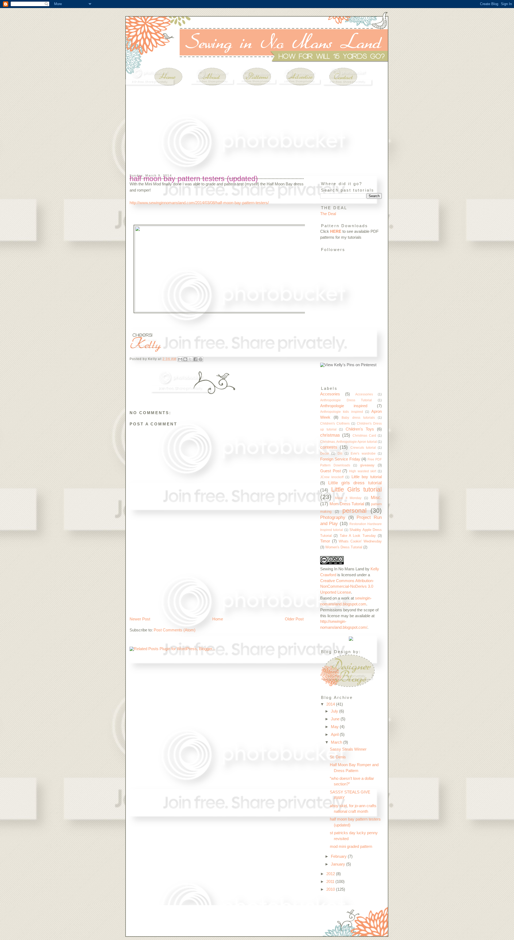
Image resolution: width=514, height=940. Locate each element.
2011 (330, 881)
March (337, 742)
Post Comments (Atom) (174, 630)
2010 (331, 889)
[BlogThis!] (185, 359)
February (339, 856)
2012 (331, 874)
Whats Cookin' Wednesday (360, 541)
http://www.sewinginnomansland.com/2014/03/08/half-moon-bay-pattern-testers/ (199, 203)
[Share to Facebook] (195, 359)
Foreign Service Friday (340, 459)
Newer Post (140, 619)
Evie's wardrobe (363, 453)
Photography (332, 517)
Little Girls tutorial (356, 489)
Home (217, 619)
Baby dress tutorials (358, 417)
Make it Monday (348, 498)
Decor (324, 453)
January (338, 864)
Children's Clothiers (335, 423)
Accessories (364, 394)
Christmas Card (364, 435)
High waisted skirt (362, 471)
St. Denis (338, 757)
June (336, 719)
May (335, 727)
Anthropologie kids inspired (341, 411)
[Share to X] (190, 359)
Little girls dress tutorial (355, 482)
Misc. (376, 497)
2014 (331, 704)
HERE (335, 231)
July (335, 711)
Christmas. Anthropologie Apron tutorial (348, 441)
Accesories (330, 394)
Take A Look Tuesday (358, 536)
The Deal (328, 214)
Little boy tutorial (367, 477)
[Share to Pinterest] (200, 359)
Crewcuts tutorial (363, 447)
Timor (325, 541)
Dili (340, 453)
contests (328, 447)
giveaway (367, 465)
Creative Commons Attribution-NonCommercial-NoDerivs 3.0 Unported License (347, 587)
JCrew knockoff (331, 477)
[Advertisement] (164, 120)
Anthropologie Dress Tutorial (346, 400)
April (335, 734)
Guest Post (330, 471)
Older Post (294, 619)
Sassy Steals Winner (348, 749)
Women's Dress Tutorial (343, 547)
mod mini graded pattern (351, 846)
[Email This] (180, 359)
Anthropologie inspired (343, 406)
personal (354, 510)
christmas (330, 435)
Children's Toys (360, 429)
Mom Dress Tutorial (347, 504)
